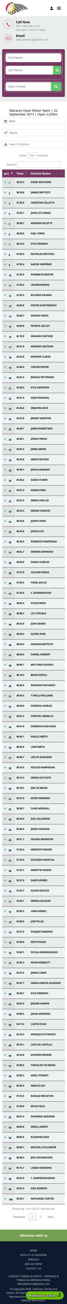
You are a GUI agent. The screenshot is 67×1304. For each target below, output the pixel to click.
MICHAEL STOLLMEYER (43, 1147)
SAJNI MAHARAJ (40, 397)
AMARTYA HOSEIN (41, 870)
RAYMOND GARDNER (43, 1116)
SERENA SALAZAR (41, 900)
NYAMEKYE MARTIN (42, 274)
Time (19, 173)
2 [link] (40, 1217)
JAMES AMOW (38, 449)
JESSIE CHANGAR (40, 829)
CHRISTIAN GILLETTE (42, 202)
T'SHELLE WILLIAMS (42, 695)
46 (10, 645)
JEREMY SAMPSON (41, 418)
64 (10, 830)
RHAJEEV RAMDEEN (42, 931)
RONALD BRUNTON (42, 1096)
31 (10, 491)
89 (10, 1086)
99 (10, 1189)
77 (10, 963)
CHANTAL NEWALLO (42, 716)
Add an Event (34, 1264)
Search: (12, 165)
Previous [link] (19, 1217)
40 (10, 583)
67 (10, 860)
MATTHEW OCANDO (42, 664)
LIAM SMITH (38, 746)
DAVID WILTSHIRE (41, 182)
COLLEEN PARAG (40, 572)
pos (6, 173)
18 (10, 357)
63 (10, 819)
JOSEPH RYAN (38, 521)
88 (10, 1076)
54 (10, 727)
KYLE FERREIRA (39, 243)
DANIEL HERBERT (41, 654)
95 (10, 1148)
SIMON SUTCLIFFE (41, 777)
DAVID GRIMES (39, 880)
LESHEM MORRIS (40, 284)
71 (10, 901)
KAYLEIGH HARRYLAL (43, 859)
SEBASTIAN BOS (40, 459)
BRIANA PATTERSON (42, 377)
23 (10, 409)
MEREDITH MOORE (41, 849)
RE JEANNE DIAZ (40, 1137)
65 (10, 840)
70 (10, 891)
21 (10, 388)
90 (10, 1096)
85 (10, 1045)
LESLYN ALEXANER (41, 757)
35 (10, 532)
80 (10, 994)
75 (10, 942)
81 (10, 1004)
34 (10, 521)
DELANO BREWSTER (42, 839)
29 (10, 470)
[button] (59, 8)
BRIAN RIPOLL (39, 675)
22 (10, 398)
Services (33, 1259)
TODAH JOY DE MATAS (43, 1065)
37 (10, 552)
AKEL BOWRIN (39, 1188)
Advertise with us (34, 1235)
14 (10, 316)
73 (10, 922)
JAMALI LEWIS (38, 972)
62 (10, 809)
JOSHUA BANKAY (40, 469)
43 (10, 614)
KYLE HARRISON (40, 387)
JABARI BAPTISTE (40, 192)
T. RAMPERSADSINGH (43, 1178)
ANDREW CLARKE (41, 356)
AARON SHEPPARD (41, 264)
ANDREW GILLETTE (41, 223)
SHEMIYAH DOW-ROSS (43, 726)
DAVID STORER (39, 480)
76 (10, 953)
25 (10, 429)
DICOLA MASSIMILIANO (44, 952)
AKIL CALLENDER (40, 818)
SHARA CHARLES (40, 562)
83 (10, 1025)
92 (10, 1117)
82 (10, 1014)
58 (10, 768)
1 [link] (32, 1217)
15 (10, 326)
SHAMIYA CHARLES (41, 705)
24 (10, 419)
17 (10, 347)
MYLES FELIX (38, 1106)
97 (10, 1168)
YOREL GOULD (39, 582)
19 (10, 367)
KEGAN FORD (38, 490)
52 (10, 706)
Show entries (33, 155)
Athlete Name (41, 173)
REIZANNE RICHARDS (43, 685)
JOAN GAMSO (38, 623)
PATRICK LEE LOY (40, 325)
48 (10, 665)
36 (10, 542)
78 (10, 973)
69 (10, 881)
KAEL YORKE (38, 233)
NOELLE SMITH (39, 736)
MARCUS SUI (38, 1085)
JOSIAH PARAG (39, 438)
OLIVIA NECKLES (40, 890)
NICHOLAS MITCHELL (43, 254)
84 (10, 1035)
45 (10, 634)
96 (10, 1158)
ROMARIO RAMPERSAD (44, 541)
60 (10, 788)
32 (10, 501)
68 (10, 871)
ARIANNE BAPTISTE (42, 644)
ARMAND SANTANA (42, 346)
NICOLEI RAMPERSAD (43, 767)
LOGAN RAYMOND (41, 1167)
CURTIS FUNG (38, 1024)
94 (10, 1138)
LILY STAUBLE (38, 613)
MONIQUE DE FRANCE (43, 1034)
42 (10, 604)
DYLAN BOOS (38, 603)
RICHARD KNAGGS (41, 295)
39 (10, 573)
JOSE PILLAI (37, 921)
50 (10, 686)
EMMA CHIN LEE (40, 500)
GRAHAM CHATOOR (42, 336)
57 (10, 758)
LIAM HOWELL (39, 911)
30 (10, 480)
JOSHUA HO (37, 531)
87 (10, 1066)
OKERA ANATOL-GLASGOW (46, 983)
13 (10, 306)
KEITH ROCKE (38, 942)
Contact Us (33, 1268)
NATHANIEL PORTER (42, 1198)
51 (10, 696)
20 (10, 378)
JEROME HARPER (40, 1003)
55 (10, 737)
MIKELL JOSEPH (39, 1126)
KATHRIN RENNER (41, 1054)
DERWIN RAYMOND (42, 551)
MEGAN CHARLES (40, 510)
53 (10, 717)
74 (10, 932)
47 (10, 655)
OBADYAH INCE (39, 408)
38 (10, 563)
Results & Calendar (33, 1255)
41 (10, 593)
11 (10, 285)
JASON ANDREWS (40, 1013)
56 (10, 747)
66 (10, 850)
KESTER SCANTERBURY (44, 305)
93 (10, 1127)
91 (10, 1107)
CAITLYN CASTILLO (41, 1044)
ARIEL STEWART (40, 1075)
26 (10, 439)
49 (10, 675)
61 (10, 799)
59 (10, 778)
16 (10, 337)
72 (10, 912)
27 (10, 450)
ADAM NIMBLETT (40, 962)
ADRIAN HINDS (39, 315)
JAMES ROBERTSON (42, 428)
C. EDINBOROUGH (41, 592)
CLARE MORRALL (40, 808)
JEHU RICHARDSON (42, 1157)
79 (10, 984)
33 (10, 511)
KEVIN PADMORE (40, 798)
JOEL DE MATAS (39, 788)
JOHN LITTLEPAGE (41, 213)
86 (10, 1055)
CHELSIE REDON (40, 367)
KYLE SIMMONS (39, 993)
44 (10, 624)
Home (33, 1250)
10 (10, 275)
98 (10, 1179)
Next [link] (51, 1217)
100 (11, 1199)
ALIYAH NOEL (38, 634)
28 (10, 460)
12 (10, 296)
